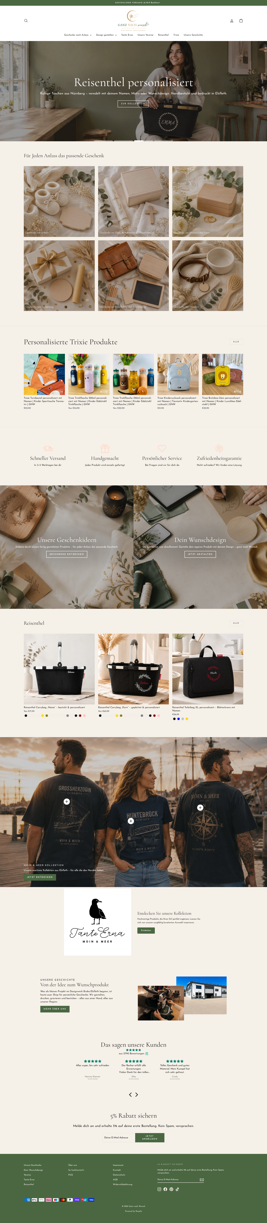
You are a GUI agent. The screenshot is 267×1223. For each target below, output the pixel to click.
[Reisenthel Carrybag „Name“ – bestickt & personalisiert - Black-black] (30, 715)
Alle (236, 342)
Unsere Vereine (145, 35)
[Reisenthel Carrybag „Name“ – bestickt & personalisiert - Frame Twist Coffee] (55, 715)
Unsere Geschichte (193, 35)
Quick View (44, 392)
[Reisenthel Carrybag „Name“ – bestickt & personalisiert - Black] (25, 715)
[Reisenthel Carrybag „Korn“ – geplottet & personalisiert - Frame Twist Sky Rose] (137, 715)
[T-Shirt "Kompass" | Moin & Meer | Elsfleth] (200, 808)
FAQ (70, 1175)
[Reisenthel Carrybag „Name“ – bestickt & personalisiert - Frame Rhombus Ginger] (38, 715)
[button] (131, 1095)
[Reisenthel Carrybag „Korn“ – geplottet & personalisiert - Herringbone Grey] (141, 715)
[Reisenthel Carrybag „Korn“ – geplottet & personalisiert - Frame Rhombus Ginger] (112, 715)
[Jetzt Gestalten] (200, 547)
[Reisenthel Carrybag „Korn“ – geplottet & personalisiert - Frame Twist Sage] (133, 715)
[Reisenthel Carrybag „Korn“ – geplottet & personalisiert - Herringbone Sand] (146, 715)
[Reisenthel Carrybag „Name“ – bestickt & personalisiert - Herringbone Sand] (71, 715)
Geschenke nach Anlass (76, 35)
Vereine (27, 1175)
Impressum (118, 1165)
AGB (115, 1180)
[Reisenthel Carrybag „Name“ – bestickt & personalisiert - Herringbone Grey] (67, 715)
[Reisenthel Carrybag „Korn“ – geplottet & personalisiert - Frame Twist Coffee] (129, 715)
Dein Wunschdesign (33, 1170)
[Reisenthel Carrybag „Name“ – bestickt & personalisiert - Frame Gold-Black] (34, 715)
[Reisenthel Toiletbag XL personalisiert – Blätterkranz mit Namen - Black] (174, 718)
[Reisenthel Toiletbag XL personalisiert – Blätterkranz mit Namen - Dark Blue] (178, 718)
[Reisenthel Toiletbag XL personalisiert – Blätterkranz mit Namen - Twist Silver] (182, 718)
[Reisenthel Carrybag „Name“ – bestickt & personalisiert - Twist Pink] (84, 715)
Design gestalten (105, 35)
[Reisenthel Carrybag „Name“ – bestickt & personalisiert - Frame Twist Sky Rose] (63, 715)
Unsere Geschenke (32, 1165)
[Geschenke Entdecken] (67, 547)
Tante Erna (127, 35)
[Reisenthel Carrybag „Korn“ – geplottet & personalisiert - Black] (100, 715)
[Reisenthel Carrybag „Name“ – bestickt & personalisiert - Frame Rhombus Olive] (46, 715)
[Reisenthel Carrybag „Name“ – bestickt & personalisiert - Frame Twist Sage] (59, 715)
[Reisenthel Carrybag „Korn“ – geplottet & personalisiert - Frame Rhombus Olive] (121, 715)
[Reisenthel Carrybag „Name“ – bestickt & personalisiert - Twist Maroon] (80, 715)
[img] (133, 1050)
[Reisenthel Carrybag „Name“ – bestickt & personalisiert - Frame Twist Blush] (50, 715)
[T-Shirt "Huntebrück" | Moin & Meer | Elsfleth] (131, 821)
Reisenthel (163, 35)
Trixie (176, 35)
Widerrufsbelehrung (122, 1184)
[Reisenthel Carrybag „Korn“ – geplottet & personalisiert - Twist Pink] (158, 715)
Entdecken (146, 930)
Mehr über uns (55, 1009)
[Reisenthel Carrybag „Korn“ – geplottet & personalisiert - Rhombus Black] (150, 715)
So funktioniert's (76, 1170)
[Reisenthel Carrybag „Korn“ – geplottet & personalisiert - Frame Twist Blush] (125, 715)
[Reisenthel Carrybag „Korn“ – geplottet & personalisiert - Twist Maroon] (154, 715)
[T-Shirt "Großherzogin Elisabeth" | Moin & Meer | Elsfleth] (67, 802)
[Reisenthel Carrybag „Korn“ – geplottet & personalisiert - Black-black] (104, 715)
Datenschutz (119, 1175)
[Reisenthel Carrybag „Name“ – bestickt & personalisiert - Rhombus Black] (75, 715)
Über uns (72, 1165)
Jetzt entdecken (40, 877)
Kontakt (117, 1170)
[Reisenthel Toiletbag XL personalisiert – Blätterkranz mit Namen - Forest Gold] (186, 718)
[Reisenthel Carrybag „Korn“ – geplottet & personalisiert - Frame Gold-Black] (108, 715)
